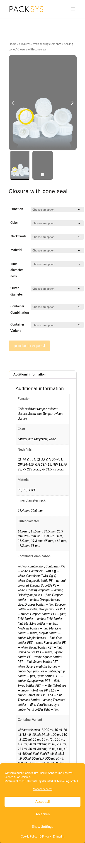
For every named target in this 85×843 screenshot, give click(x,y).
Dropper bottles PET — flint (48, 614)
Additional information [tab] (29, 374)
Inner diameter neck (16, 270)
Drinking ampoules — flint (34, 595)
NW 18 (57, 464)
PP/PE (31, 490)
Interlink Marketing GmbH (62, 781)
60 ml (59, 758)
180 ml (22, 744)
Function (16, 209)
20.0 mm (37, 510)
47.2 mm (23, 545)
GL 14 (22, 460)
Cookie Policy (29, 836)
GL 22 (41, 460)
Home (13, 44)
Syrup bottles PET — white (35, 685)
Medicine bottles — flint (33, 628)
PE (19, 490)
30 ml (32, 749)
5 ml (36, 754)
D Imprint (58, 836)
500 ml (49, 758)
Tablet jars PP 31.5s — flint (44, 695)
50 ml (27, 758)
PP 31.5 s (47, 469)
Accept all (42, 801)
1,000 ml (47, 730)
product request (29, 345)
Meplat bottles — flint (41, 638)
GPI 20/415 (54, 460)
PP (24, 490)
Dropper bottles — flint (39, 604)
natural (22, 439)
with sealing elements (47, 44)
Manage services (42, 789)
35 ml (51, 749)
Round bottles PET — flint (45, 647)
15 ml (36, 739)
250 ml (61, 744)
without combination (31, 566)
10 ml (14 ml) (41, 734)
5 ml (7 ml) (47, 754)
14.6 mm (23, 531)
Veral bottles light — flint (43, 709)
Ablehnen (43, 814)
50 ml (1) (38, 758)
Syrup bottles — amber (41, 671)
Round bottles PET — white (35, 652)
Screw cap (34, 413)
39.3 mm (37, 541)
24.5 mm (50, 531)
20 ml (32, 744)
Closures (25, 44)
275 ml (22, 749)
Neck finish (18, 236)
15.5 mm (36, 531)
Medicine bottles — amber (40, 623)
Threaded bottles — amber (34, 700)
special (59, 469)
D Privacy (45, 836)
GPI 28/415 (43, 464)
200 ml (41, 744)
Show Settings (42, 826)
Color (14, 222)
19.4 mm (23, 510)
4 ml (59, 749)
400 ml (27, 754)
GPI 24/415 (26, 464)
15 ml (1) (47, 739)
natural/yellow (37, 439)
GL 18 (31, 460)
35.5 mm (23, 541)
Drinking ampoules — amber (44, 590)
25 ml (51, 744)
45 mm (48, 541)
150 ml (59, 739)
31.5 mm (43, 536)
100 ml (55, 734)
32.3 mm (56, 536)
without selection (29, 730)
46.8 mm (60, 541)
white (52, 439)
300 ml (41, 749)
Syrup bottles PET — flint (43, 681)
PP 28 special (31, 469)
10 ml (58, 730)
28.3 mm (30, 536)
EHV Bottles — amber (31, 619)
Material (16, 250)
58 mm (35, 545)
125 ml (27, 739)
